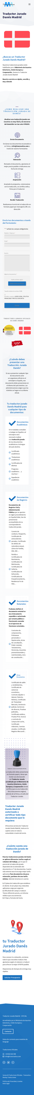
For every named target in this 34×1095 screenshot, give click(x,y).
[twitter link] (8, 1062)
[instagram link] (4, 1062)
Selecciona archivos (17, 283)
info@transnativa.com (13, 1056)
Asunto (6, 253)
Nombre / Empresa (9, 233)
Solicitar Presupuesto (12, 978)
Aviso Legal (6, 1083)
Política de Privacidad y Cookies (12, 1081)
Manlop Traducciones (9, 1077)
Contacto (8, 1031)
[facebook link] (13, 1062)
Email (6, 241)
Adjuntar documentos (10, 274)
